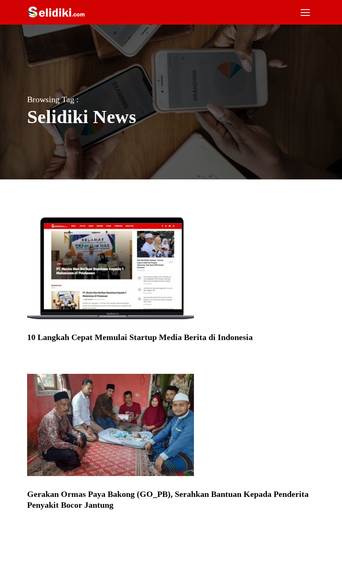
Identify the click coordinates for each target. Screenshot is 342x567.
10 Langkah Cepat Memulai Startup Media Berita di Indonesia (140, 337)
